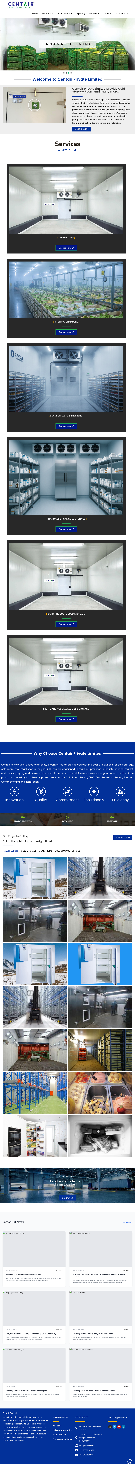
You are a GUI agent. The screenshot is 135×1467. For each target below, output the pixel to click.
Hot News (59, 1270)
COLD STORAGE (28, 850)
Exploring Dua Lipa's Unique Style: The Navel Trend (93, 1334)
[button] (4, 44)
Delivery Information (62, 1430)
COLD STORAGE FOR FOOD (68, 850)
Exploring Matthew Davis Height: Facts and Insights (26, 1391)
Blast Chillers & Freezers (66, 415)
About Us (57, 1425)
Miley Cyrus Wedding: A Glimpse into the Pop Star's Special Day (31, 1334)
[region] (67, 46)
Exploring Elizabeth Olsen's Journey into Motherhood (94, 1391)
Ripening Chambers (66, 321)
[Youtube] (119, 1427)
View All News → (127, 1222)
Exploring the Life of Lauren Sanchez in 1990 (23, 1274)
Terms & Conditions (62, 1439)
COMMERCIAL (45, 850)
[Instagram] (110, 1427)
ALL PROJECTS (11, 850)
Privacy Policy (59, 1434)
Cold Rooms (66, 237)
